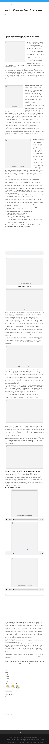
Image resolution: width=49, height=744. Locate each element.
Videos (6, 672)
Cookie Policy (28, 732)
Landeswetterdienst (9, 691)
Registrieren (7, 678)
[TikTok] (30, 735)
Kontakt (6, 674)
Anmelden (7, 676)
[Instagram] (27, 735)
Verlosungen (7, 670)
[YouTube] (25, 735)
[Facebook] (22, 735)
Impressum (13, 732)
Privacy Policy (21, 732)
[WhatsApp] (19, 735)
